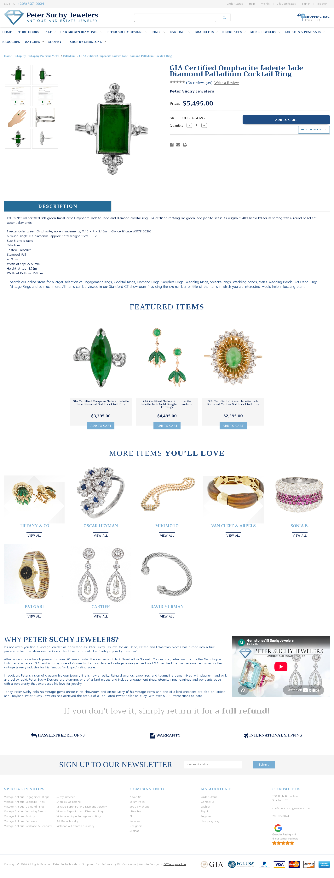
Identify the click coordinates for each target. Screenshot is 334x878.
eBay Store (136, 811)
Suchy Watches (65, 797)
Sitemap (135, 831)
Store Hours (28, 32)
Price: (175, 103)
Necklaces (232, 32)
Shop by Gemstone (86, 41)
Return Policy (137, 802)
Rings (156, 32)
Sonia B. (300, 525)
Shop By (55, 41)
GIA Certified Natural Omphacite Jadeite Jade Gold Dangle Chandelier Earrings (167, 404)
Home (7, 32)
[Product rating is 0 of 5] (177, 82)
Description (58, 206)
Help (252, 4)
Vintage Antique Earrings (20, 816)
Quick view (101, 357)
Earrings (178, 32)
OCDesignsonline (175, 864)
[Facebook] (172, 144)
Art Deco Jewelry (67, 821)
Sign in (306, 4)
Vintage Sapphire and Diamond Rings (80, 811)
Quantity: (177, 125)
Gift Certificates (286, 4)
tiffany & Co (34, 525)
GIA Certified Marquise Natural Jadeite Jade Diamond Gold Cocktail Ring (101, 403)
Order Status (235, 4)
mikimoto (167, 525)
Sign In (205, 811)
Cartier (100, 606)
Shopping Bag (210, 821)
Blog (132, 816)
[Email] (178, 144)
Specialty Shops (139, 807)
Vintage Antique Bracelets (20, 821)
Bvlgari (34, 606)
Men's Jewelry (263, 32)
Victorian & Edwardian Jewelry (75, 826)
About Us (135, 797)
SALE (48, 32)
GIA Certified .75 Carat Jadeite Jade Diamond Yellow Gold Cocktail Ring (233, 403)
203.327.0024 (280, 816)
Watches (32, 41)
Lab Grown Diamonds (79, 32)
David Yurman (167, 606)
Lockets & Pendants (303, 32)
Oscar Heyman (101, 525)
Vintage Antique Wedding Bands (25, 811)
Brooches (11, 41)
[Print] (185, 144)
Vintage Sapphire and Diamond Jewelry (81, 807)
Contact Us (208, 802)
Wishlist (265, 4)
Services (135, 821)
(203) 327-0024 (31, 4)
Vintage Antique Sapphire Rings (24, 802)
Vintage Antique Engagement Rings (26, 797)
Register (322, 4)
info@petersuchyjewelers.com (291, 808)
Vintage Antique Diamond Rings (24, 807)
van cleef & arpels (233, 525)
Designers (136, 826)
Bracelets (204, 32)
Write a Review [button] (226, 83)
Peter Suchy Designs (125, 32)
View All (34, 536)
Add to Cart (101, 425)
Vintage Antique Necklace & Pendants (28, 826)
